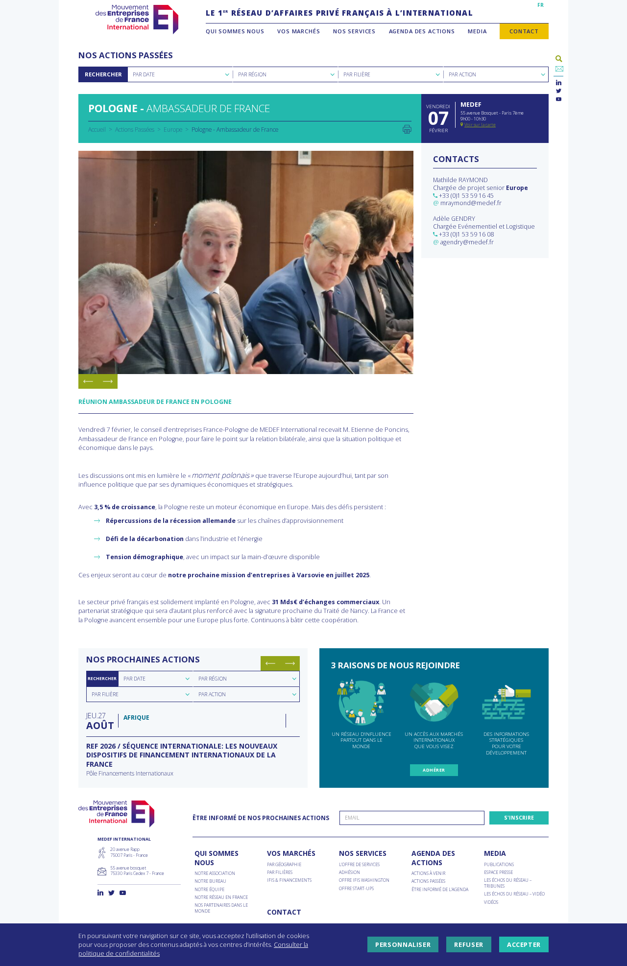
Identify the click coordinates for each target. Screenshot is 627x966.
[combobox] (180, 74)
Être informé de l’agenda (439, 890)
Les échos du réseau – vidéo (514, 894)
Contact (524, 31)
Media (477, 31)
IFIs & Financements (289, 880)
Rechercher (103, 74)
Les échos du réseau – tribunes (507, 883)
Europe (173, 129)
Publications (499, 865)
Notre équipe (209, 890)
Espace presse (498, 872)
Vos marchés (298, 31)
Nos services (354, 31)
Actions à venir (428, 873)
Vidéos (491, 902)
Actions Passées (134, 129)
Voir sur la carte (480, 124)
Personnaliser (403, 944)
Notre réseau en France (221, 897)
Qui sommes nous (235, 31)
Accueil (97, 129)
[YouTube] (558, 99)
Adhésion (349, 872)
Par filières (279, 872)
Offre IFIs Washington (364, 880)
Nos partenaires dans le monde (221, 908)
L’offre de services (359, 865)
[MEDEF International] (137, 19)
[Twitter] (558, 91)
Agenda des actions (422, 31)
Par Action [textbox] (462, 74)
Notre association (214, 873)
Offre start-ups (356, 889)
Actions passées (428, 881)
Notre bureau (210, 881)
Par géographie (284, 865)
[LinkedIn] (558, 83)
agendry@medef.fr (467, 242)
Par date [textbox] (134, 678)
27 (99, 720)
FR (540, 4)
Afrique (136, 717)
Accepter (524, 944)
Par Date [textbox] (144, 74)
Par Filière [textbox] (356, 74)
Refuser (468, 944)
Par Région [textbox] (252, 74)
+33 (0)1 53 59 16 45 (466, 195)
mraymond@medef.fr (471, 203)
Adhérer (434, 770)
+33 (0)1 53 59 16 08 (466, 234)
